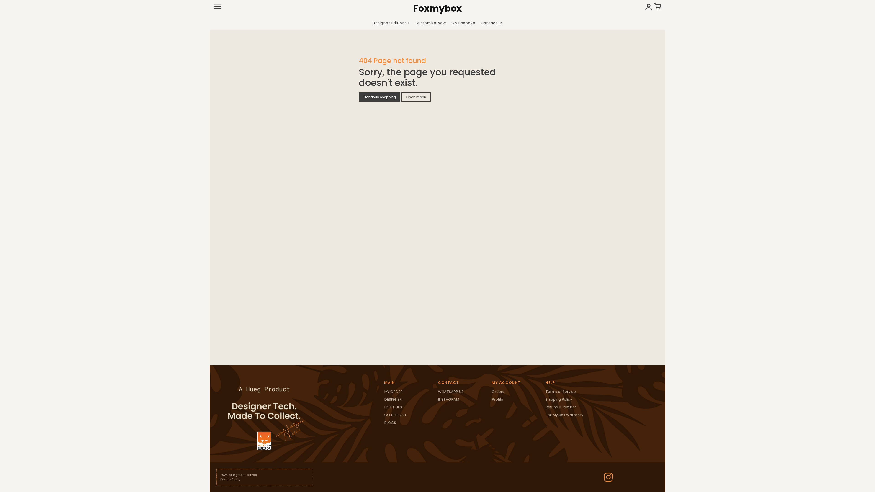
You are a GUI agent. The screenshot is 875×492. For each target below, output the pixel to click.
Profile (497, 399)
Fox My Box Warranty (564, 415)
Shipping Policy (559, 399)
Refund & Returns (561, 407)
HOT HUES (393, 407)
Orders (498, 391)
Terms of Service (561, 391)
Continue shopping (379, 97)
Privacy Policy (230, 479)
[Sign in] (648, 6)
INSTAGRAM (448, 399)
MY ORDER (393, 391)
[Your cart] (657, 6)
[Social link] (608, 477)
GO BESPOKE (395, 415)
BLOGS (390, 422)
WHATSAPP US (450, 391)
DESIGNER (393, 399)
